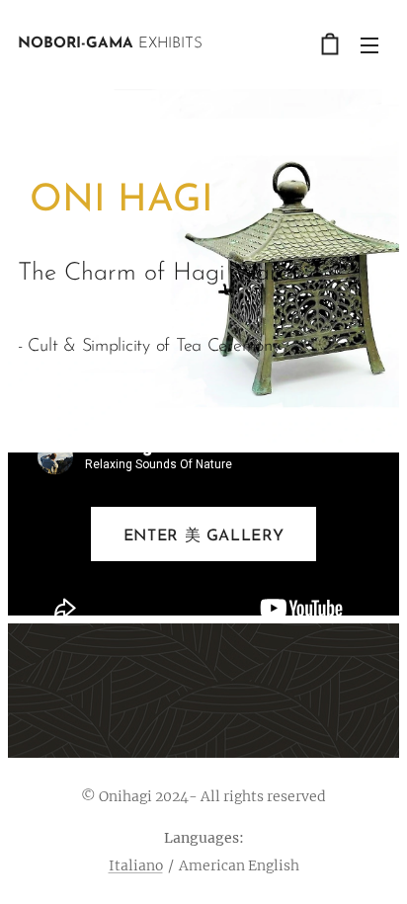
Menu (369, 44)
